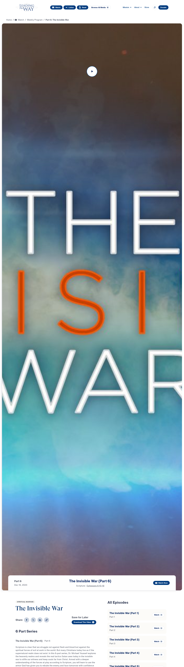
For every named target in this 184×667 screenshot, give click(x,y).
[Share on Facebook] (26, 620)
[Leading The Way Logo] (27, 7)
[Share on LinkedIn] (39, 620)
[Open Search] (154, 7)
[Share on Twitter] (33, 620)
